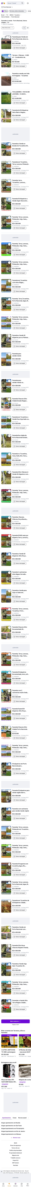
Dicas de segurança (15, 1145)
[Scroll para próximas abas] (28, 1117)
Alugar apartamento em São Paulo (11, 1125)
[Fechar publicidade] (1, 1171)
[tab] (6, 1117)
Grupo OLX (15, 1160)
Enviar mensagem (20, 47)
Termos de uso (16, 1148)
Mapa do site (15, 1155)
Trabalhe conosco (15, 1158)
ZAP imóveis (15, 1162)
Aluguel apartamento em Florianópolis (12, 1128)
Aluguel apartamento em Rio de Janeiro (13, 1131)
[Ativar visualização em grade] (28, 27)
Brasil (2, 15)
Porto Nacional (15, 16)
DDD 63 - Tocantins (15, 15)
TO (7, 15)
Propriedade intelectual (15, 1153)
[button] (15, 3)
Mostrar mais (16, 1137)
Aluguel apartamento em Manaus (11, 1134)
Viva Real (15, 1165)
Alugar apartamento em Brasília (10, 1123)
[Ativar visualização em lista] (24, 27)
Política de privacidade (15, 1150)
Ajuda (15, 1143)
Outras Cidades (5, 16)
